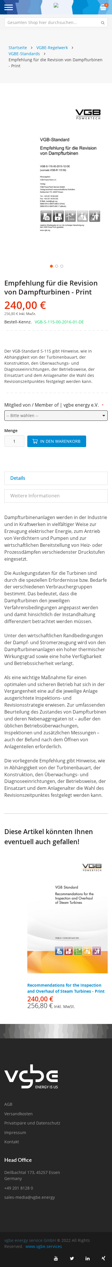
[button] (50, 265)
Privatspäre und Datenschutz (32, 1123)
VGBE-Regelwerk (52, 47)
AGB (8, 1104)
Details (17, 478)
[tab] (56, 478)
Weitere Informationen (35, 495)
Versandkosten (18, 1113)
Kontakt (11, 1141)
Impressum (15, 1132)
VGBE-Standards (24, 53)
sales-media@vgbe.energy (29, 1197)
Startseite (18, 47)
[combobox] (56, 22)
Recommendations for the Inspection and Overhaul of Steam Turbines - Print (66, 988)
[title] (56, 1258)
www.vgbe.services (44, 1246)
